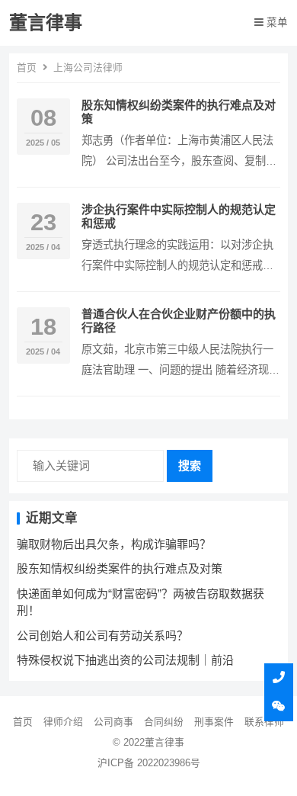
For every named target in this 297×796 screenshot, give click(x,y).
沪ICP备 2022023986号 (148, 763)
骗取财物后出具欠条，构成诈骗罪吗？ (114, 544)
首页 (27, 67)
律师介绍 (63, 721)
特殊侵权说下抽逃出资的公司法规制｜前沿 (125, 659)
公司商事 (113, 721)
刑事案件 (214, 721)
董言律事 (45, 22)
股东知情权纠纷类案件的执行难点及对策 (119, 568)
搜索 (189, 465)
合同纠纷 (164, 721)
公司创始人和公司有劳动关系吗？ (102, 635)
